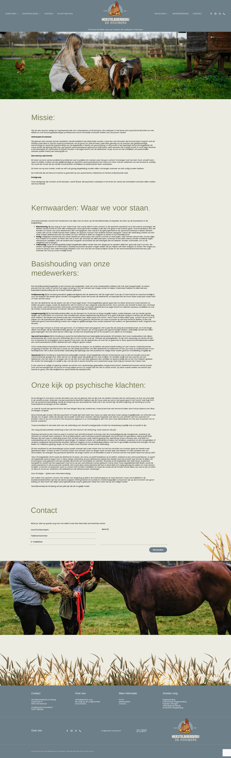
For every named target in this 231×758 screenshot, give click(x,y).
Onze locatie (80, 704)
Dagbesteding (169, 699)
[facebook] (211, 14)
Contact (122, 704)
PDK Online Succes (87, 751)
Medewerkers (124, 701)
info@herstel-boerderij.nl (42, 707)
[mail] (220, 14)
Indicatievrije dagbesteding (174, 701)
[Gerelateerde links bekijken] (149, 210)
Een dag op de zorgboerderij (87, 701)
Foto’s (121, 699)
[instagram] (215, 14)
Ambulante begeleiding (173, 707)
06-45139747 (141, 732)
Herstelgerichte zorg (84, 699)
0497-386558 (37, 709)
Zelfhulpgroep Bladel (172, 705)
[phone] (224, 14)
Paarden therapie (170, 704)
